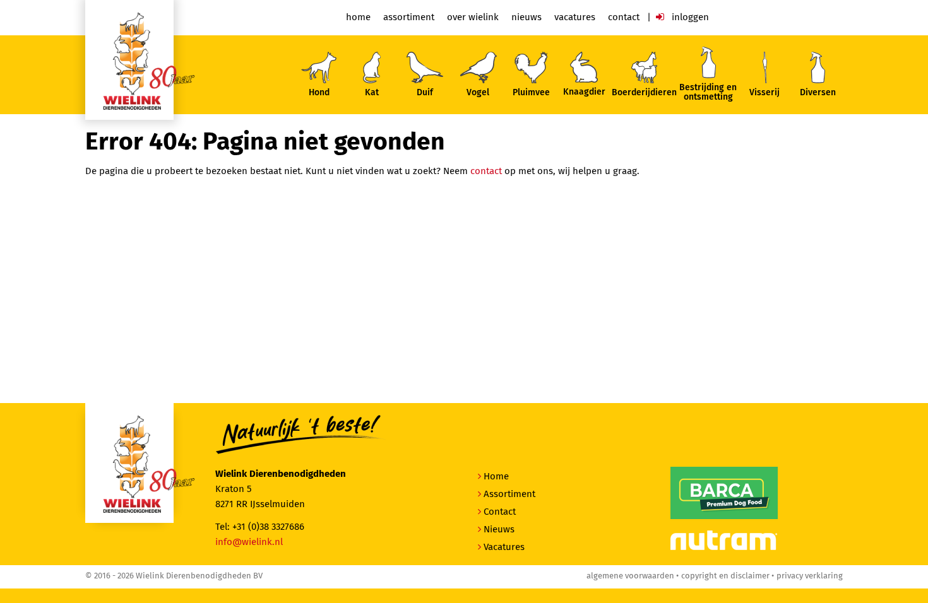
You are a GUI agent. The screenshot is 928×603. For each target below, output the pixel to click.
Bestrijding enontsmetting (708, 92)
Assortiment (408, 17)
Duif (425, 92)
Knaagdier (584, 92)
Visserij (764, 92)
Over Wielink (473, 17)
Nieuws (526, 17)
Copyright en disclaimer (725, 576)
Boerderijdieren (644, 92)
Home (358, 17)
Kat (372, 92)
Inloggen (689, 17)
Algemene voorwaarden (630, 576)
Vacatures (574, 17)
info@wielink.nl (249, 542)
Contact (623, 17)
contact (486, 171)
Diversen (818, 92)
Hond (319, 92)
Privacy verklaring (809, 576)
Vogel (478, 92)
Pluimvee (531, 92)
